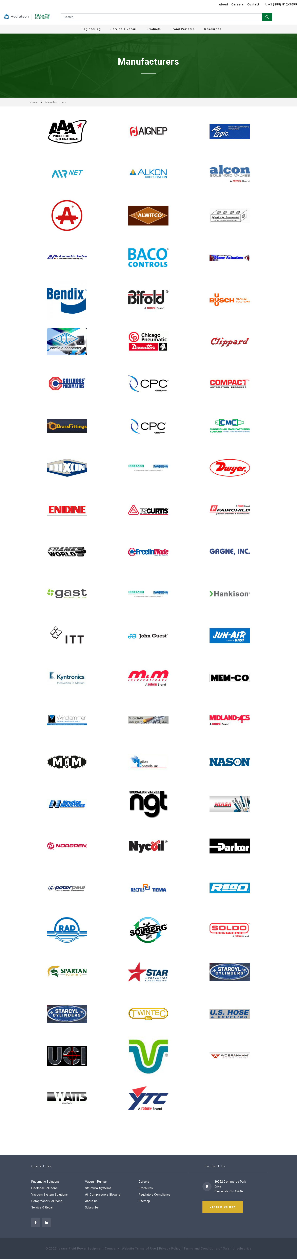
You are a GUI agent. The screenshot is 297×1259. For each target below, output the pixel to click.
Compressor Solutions (46, 1201)
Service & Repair (42, 1207)
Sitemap (144, 1201)
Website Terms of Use (139, 1248)
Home (34, 102)
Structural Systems (98, 1188)
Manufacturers (55, 102)
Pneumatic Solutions (45, 1181)
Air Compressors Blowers (103, 1194)
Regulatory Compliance (154, 1194)
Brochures (146, 1188)
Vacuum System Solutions (49, 1194)
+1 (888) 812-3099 (282, 4)
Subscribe (92, 1207)
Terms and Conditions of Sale (207, 1248)
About (223, 4)
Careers (237, 4)
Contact (253, 4)
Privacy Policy (170, 1248)
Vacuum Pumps (96, 1181)
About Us (91, 1201)
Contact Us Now (223, 1206)
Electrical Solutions (44, 1188)
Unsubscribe (242, 1248)
